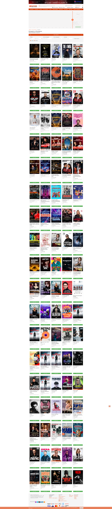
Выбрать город (62, 7)
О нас (59, 495)
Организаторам (69, 5)
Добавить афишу (70, 7)
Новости (77, 7)
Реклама (75, 497)
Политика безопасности (62, 498)
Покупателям (77, 5)
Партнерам (70, 496)
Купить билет (34, 64)
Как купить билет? (61, 497)
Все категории (34, 29)
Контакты (50, 497)
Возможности (76, 495)
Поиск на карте (55, 7)
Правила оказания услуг (62, 496)
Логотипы (75, 498)
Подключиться (76, 496)
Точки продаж (61, 499)
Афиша (30, 29)
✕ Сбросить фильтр (76, 38)
